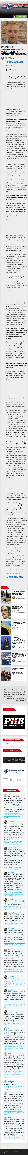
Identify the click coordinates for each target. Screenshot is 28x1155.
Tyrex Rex (11, 821)
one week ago (20, 1138)
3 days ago (7, 1024)
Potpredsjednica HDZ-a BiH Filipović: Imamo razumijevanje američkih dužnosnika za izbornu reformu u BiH (18, 641)
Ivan (17, 627)
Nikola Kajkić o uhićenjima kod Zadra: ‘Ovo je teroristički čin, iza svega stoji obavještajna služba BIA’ (14, 1137)
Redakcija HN (8, 57)
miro (9, 949)
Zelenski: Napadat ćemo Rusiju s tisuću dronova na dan (18, 623)
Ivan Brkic (11, 1081)
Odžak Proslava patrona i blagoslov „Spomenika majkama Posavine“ (19, 593)
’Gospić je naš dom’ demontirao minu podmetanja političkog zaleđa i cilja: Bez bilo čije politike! (13, 843)
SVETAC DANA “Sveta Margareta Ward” (17, 607)
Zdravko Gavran (12, 847)
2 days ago (16, 844)
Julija (9, 795)
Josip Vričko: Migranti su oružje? (19, 669)
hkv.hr (8, 573)
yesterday (6, 817)
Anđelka (18, 610)
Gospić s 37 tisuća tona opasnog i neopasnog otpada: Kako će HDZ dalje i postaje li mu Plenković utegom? (13, 815)
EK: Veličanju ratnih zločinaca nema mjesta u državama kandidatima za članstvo (19, 655)
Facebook (7, 744)
